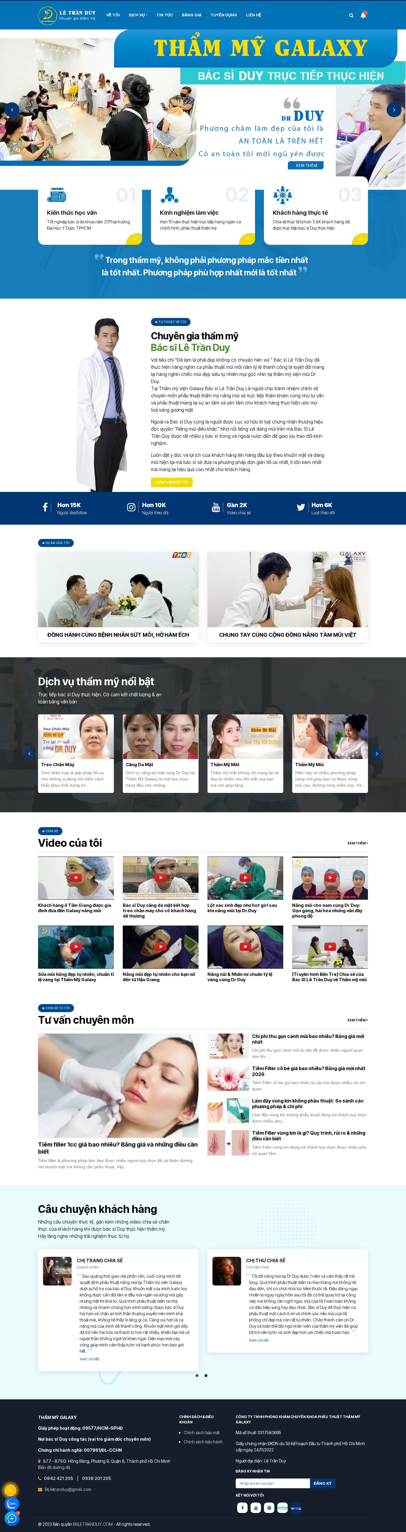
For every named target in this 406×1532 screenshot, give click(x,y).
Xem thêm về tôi (172, 482)
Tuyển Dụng (223, 14)
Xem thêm (356, 843)
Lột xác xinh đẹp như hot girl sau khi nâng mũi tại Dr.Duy (242, 907)
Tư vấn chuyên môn (86, 1020)
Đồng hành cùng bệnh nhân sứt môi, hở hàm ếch (118, 635)
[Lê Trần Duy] (282, 1508)
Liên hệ (253, 14)
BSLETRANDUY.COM (93, 1524)
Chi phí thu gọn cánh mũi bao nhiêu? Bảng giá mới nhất (308, 1039)
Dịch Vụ (137, 14)
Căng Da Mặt (139, 764)
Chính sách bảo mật (202, 1432)
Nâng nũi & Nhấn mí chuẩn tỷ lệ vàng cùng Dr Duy (239, 976)
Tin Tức (164, 14)
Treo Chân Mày (57, 764)
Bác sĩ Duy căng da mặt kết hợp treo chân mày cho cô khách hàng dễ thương (159, 910)
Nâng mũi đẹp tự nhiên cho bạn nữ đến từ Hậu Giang (159, 976)
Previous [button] (11, 109)
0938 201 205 (96, 1478)
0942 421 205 (59, 1478)
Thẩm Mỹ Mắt (225, 764)
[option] (203, 109)
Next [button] (394, 109)
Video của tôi (70, 843)
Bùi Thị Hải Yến (67, 16)
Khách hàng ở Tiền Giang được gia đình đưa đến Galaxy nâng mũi (74, 907)
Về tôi (113, 14)
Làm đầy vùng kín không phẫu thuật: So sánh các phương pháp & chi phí (308, 1103)
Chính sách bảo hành (203, 1441)
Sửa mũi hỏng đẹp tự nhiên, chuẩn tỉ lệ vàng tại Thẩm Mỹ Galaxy (76, 976)
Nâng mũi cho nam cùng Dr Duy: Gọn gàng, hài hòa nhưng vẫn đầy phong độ (327, 910)
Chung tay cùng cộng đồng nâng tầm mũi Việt (288, 635)
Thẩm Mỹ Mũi (309, 764)
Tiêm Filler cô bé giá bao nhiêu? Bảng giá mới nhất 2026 (309, 1071)
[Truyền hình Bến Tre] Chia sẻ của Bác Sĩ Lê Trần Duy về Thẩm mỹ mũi (329, 976)
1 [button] (197, 1375)
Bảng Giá (192, 14)
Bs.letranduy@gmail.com (68, 1489)
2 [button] (205, 1375)
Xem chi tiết (89, 1359)
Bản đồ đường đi (54, 1467)
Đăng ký (323, 1483)
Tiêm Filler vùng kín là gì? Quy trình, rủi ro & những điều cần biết (308, 1135)
